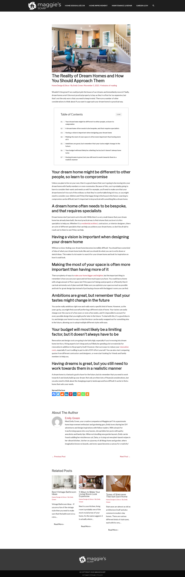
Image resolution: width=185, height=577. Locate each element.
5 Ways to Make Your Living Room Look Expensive (89, 494)
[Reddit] (62, 394)
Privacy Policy (96, 575)
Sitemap (85, 575)
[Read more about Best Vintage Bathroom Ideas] (64, 482)
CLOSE (119, 114)
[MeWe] (75, 394)
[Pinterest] (70, 394)
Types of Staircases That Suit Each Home (116, 495)
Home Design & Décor (60, 85)
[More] (87, 394)
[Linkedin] (66, 394)
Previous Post (59, 456)
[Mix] (79, 394)
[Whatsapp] (83, 394)
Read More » (59, 524)
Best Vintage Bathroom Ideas (64, 493)
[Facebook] (54, 394)
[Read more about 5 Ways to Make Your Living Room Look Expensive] (91, 482)
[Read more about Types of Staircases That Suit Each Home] (118, 483)
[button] (153, 5)
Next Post (125, 456)
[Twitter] (58, 394)
